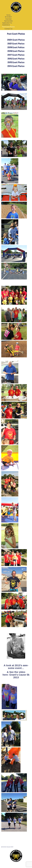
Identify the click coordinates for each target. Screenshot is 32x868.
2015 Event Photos (16, 62)
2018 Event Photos (16, 51)
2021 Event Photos (16, 43)
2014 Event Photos (16, 66)
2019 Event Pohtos (16, 47)
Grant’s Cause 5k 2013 (19, 676)
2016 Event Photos (16, 58)
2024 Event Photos (16, 39)
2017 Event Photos (16, 54)
